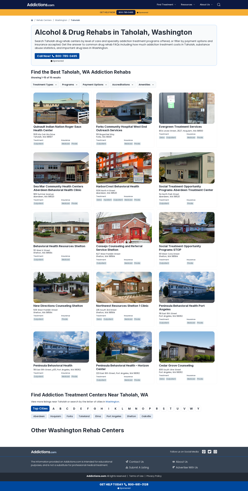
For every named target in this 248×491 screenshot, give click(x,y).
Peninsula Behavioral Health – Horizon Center (122, 367)
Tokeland (84, 416)
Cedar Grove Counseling (176, 365)
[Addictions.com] (32, 20)
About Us (182, 461)
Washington (61, 20)
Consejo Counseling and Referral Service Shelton (119, 247)
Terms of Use (136, 476)
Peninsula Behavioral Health (52, 365)
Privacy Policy (154, 476)
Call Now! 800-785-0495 (57, 56)
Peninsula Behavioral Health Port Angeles (182, 307)
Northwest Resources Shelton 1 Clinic (122, 305)
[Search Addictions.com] (218, 4)
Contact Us (136, 461)
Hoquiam (55, 416)
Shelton (131, 416)
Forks (70, 416)
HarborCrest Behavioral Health (117, 186)
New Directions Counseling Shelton (58, 305)
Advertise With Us (187, 467)
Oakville (146, 416)
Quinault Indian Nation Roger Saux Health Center (57, 128)
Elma (98, 416)
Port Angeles (114, 416)
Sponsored (143, 12)
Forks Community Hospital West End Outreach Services (121, 128)
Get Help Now (107, 12)
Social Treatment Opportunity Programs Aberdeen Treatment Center (186, 188)
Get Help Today (124, 484)
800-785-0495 (126, 12)
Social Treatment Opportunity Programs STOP (180, 247)
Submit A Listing (139, 467)
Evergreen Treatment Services (180, 126)
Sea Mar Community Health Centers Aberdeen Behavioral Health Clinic (58, 188)
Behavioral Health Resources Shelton (59, 246)
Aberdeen (39, 416)
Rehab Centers (44, 20)
